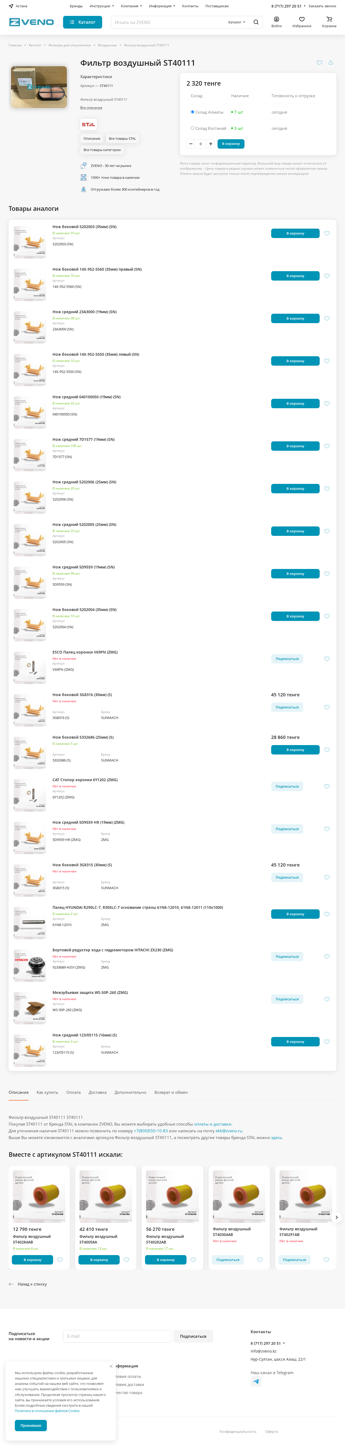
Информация (124, 1365)
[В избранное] (319, 62)
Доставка (97, 1092)
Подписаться (193, 1336)
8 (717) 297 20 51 (286, 6)
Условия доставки (127, 1384)
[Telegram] (256, 1381)
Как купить (47, 1092)
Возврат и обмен (171, 1092)
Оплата (73, 1092)
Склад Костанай (210, 128)
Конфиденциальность (238, 1431)
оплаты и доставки (213, 1124)
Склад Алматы (209, 112)
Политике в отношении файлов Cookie (47, 1410)
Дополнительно (130, 1092)
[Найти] (256, 22)
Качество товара (126, 1392)
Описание (19, 1092)
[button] (336, 1217)
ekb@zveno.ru (229, 1130)
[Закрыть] (111, 1366)
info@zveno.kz (264, 1351)
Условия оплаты (126, 1376)
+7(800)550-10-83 (151, 1130)
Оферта (271, 1431)
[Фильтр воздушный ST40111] (39, 87)
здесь (276, 1137)
